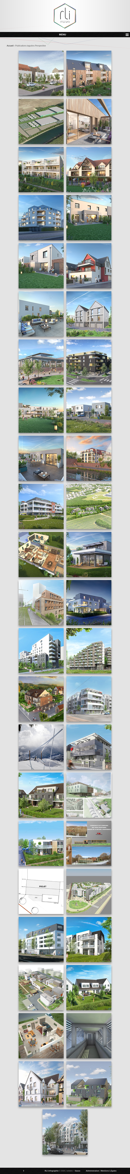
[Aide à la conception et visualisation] (88, 1035)
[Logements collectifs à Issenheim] (41, 169)
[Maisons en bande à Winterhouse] (88, 987)
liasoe (77, 1171)
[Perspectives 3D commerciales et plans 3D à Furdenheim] (88, 410)
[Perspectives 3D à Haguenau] (41, 265)
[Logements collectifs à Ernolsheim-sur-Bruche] (88, 169)
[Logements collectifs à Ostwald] (88, 699)
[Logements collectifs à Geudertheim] (88, 939)
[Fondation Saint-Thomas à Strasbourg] (65, 1132)
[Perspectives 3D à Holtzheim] (88, 265)
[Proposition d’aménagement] (88, 891)
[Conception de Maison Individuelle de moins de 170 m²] (41, 891)
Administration (92, 1171)
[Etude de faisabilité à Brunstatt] (88, 506)
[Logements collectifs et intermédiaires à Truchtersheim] (41, 843)
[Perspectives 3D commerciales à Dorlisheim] (41, 410)
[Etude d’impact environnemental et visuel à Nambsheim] (41, 121)
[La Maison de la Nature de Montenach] (88, 843)
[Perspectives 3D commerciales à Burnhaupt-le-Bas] (88, 314)
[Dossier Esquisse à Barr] (88, 1083)
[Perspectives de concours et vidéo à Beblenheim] (41, 73)
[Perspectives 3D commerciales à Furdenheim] (41, 458)
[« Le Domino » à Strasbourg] (41, 650)
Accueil (10, 46)
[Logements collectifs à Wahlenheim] (41, 795)
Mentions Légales (108, 1171)
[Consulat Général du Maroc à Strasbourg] (88, 747)
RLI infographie (52, 1171)
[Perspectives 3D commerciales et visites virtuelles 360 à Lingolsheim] (88, 362)
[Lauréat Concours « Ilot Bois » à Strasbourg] (88, 650)
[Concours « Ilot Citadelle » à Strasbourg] (41, 602)
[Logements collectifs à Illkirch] (88, 123)
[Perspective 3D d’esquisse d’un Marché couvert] (41, 362)
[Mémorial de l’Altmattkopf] (41, 747)
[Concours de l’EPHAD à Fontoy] (88, 795)
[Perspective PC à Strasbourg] (41, 939)
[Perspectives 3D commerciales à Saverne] (88, 458)
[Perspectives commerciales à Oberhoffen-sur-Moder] (88, 602)
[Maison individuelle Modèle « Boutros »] (41, 1035)
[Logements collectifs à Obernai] (41, 987)
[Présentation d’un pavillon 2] (41, 554)
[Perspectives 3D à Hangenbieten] (88, 217)
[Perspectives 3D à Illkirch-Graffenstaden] (41, 217)
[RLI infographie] (65, 15)
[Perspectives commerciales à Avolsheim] (41, 699)
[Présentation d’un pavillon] (88, 554)
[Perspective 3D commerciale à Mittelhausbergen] (41, 506)
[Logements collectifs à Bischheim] (41, 1083)
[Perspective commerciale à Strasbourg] (88, 73)
